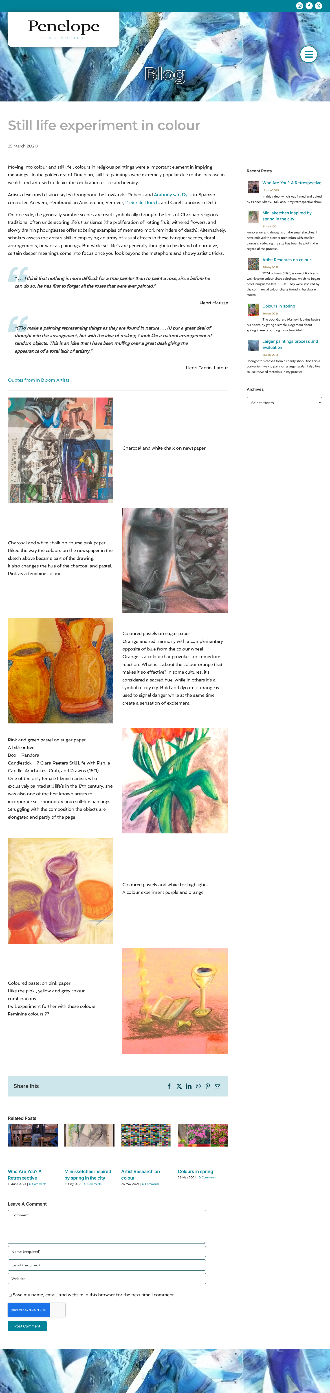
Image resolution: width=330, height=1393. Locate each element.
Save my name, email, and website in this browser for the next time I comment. (93, 1294)
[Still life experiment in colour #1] (175, 510)
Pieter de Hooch (142, 202)
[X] (179, 1086)
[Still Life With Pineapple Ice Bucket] (61, 399)
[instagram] (299, 5)
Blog (165, 74)
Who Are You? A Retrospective (291, 182)
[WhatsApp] (198, 1086)
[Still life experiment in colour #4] (175, 950)
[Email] (217, 1086)
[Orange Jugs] (61, 620)
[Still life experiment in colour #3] (61, 840)
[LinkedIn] (189, 1086)
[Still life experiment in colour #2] (175, 730)
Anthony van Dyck (173, 194)
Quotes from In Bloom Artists (38, 380)
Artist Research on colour (286, 259)
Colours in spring (195, 1171)
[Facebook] (169, 1086)
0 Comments (37, 1184)
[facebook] (309, 5)
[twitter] (318, 5)
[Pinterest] (208, 1086)
